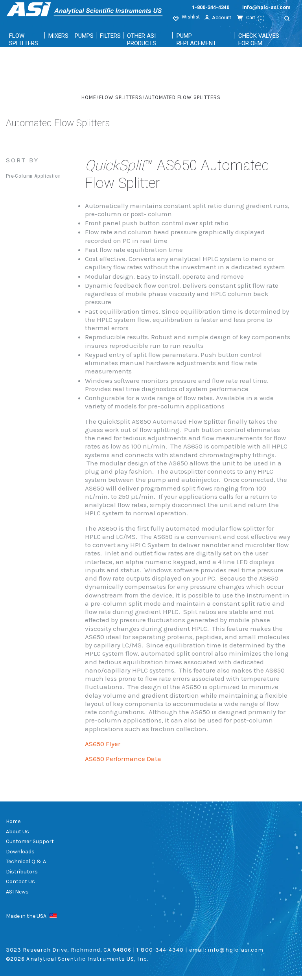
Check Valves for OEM (258, 39)
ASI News (17, 891)
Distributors (22, 871)
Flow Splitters (23, 39)
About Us (17, 831)
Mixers (58, 35)
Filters (110, 35)
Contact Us (20, 881)
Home (13, 821)
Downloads (20, 851)
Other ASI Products (141, 39)
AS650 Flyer (102, 744)
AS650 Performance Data (123, 759)
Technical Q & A (26, 861)
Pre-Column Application (33, 176)
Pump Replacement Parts (196, 43)
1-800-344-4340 (210, 7)
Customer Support (30, 841)
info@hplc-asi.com (266, 7)
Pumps (84, 35)
